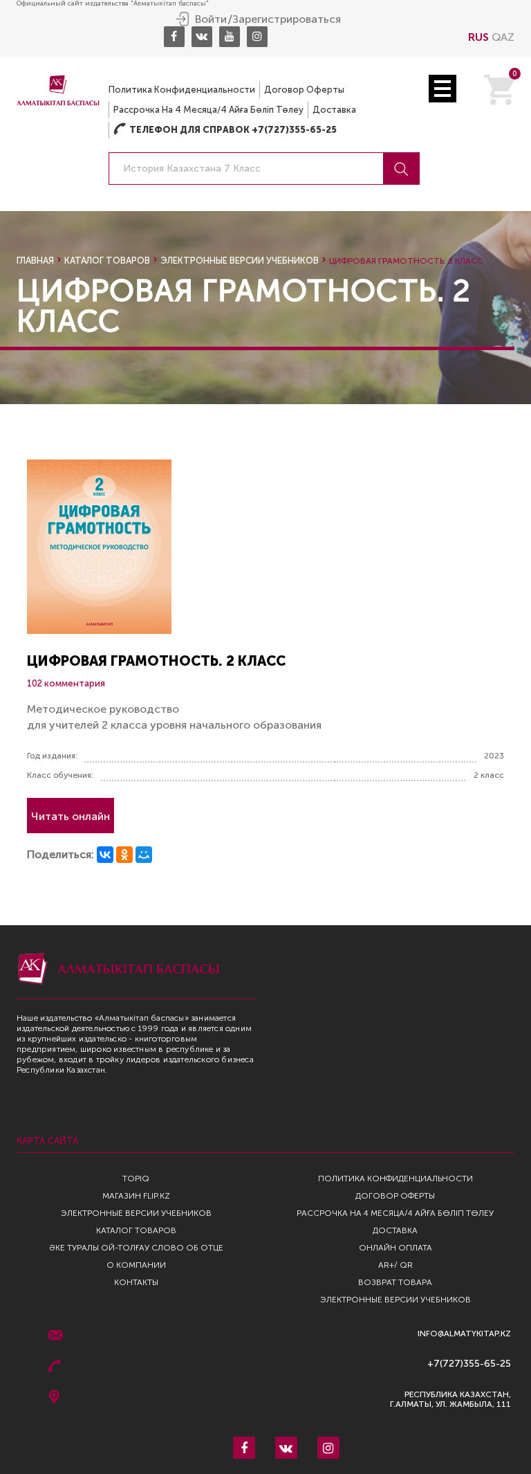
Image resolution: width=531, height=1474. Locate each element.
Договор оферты (304, 89)
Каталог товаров (107, 260)
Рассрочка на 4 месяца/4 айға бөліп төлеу (208, 109)
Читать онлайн (70, 816)
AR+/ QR (395, 1265)
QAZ (503, 37)
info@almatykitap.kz (464, 1333)
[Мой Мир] (144, 854)
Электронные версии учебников (239, 260)
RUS (478, 37)
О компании (136, 1265)
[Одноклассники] (124, 854)
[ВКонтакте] (105, 854)
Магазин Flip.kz (136, 1196)
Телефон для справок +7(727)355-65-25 (225, 130)
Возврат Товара (395, 1282)
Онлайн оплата (395, 1248)
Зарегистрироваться (286, 19)
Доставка (334, 109)
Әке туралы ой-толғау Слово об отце (136, 1248)
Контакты (136, 1282)
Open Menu (442, 88)
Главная (35, 260)
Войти (211, 19)
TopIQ (135, 1178)
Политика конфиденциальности (182, 89)
